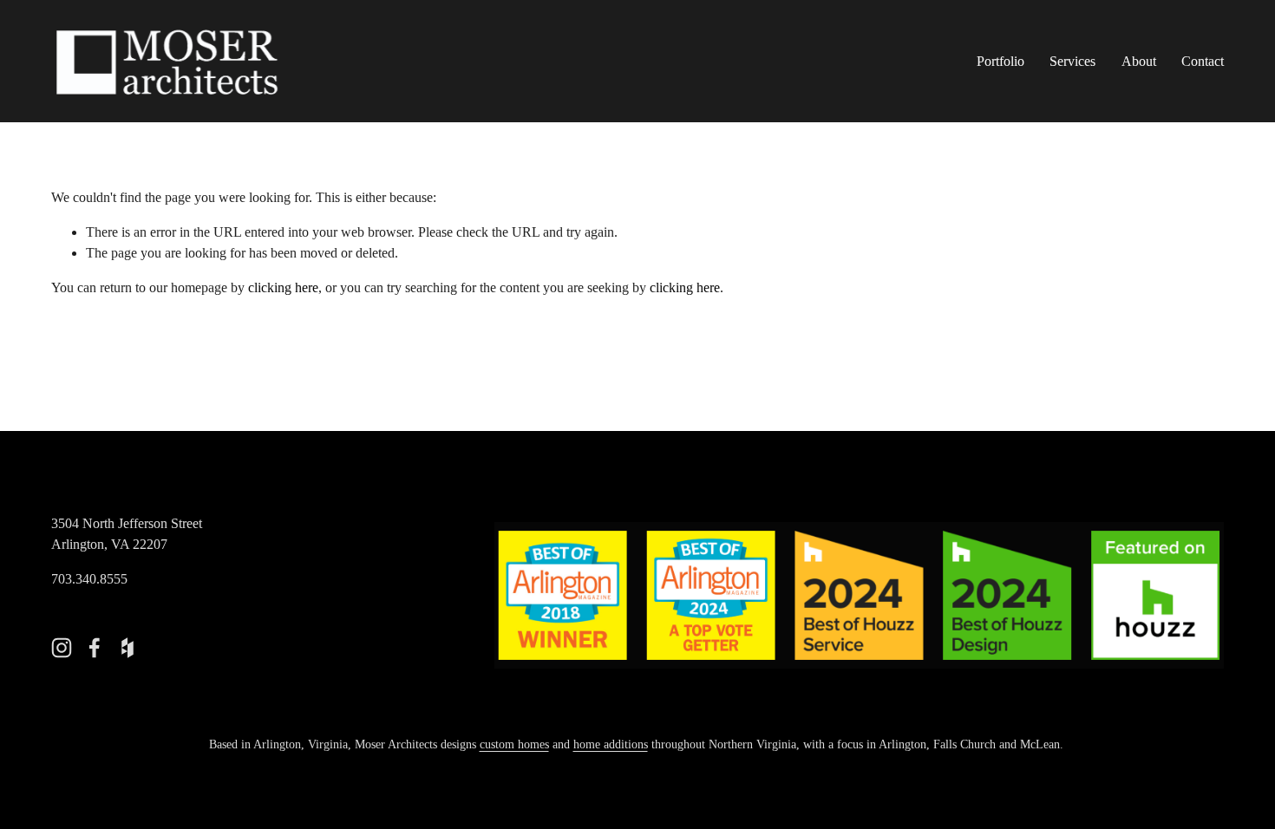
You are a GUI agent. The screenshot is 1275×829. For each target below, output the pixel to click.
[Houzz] (127, 647)
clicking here (283, 287)
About (1138, 61)
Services (1072, 61)
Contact (1202, 61)
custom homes (514, 744)
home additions (610, 744)
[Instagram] (61, 647)
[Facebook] (94, 647)
